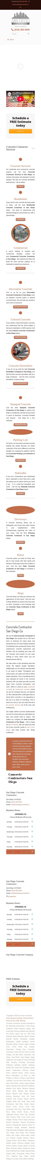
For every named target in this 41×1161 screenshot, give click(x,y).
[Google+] (20, 7)
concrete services (14, 705)
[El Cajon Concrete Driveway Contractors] (20, 510)
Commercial (20, 247)
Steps (21, 593)
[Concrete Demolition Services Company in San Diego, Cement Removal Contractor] (20, 351)
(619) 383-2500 (23, 1)
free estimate (14, 724)
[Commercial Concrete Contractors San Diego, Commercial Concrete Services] (20, 233)
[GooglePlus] (11, 896)
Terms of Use (10, 1021)
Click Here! (20, 131)
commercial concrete (22, 689)
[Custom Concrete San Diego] (20, 432)
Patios (20, 554)
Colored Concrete (20, 319)
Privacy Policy (28, 1018)
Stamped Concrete (20, 404)
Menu (12, 39)
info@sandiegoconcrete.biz (20, 4)
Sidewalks (20, 472)
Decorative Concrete (20, 288)
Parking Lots (20, 439)
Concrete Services (20, 165)
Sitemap (19, 1018)
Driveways (20, 519)
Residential (20, 198)
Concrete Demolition (20, 365)
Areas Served (10, 1018)
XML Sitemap (20, 1021)
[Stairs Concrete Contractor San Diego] (20, 584)
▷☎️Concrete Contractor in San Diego (20, 17)
